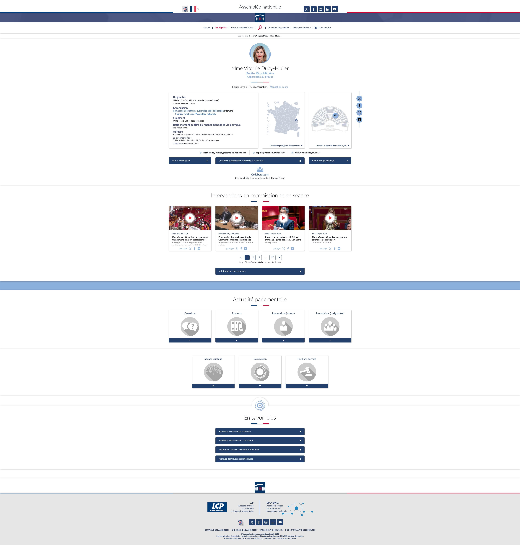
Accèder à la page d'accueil (260, 16)
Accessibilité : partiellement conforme (245, 536)
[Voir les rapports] (236, 326)
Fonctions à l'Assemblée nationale (260, 431)
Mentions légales (223, 536)
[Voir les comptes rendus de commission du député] (260, 371)
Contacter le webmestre (270, 536)
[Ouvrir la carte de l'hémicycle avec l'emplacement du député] (330, 120)
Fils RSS (284, 536)
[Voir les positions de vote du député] (307, 371)
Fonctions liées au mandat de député (260, 441)
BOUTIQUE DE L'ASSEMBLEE (216, 530)
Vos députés (243, 36)
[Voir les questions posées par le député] (190, 326)
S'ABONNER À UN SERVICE (271, 530)
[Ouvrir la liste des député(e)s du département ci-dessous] (283, 120)
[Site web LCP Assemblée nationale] (232, 507)
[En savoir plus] (283, 326)
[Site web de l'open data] (287, 507)
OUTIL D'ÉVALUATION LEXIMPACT (299, 530)
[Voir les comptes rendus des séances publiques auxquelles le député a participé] (213, 371)
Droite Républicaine (260, 73)
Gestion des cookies (296, 536)
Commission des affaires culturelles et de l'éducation (198, 111)
